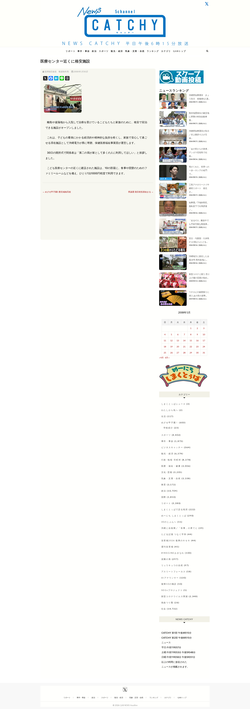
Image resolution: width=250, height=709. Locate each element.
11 (165, 340)
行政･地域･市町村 (171, 460)
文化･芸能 (166, 472)
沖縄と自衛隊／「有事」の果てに (179, 528)
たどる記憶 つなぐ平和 (173, 534)
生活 (163, 416)
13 (178, 340)
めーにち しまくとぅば (173, 515)
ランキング (153, 51)
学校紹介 (168, 427)
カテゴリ (166, 51)
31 (204, 352)
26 (171, 352)
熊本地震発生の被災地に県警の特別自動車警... (199, 116)
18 (165, 346)
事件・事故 (84, 51)
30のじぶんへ (169, 522)
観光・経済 (117, 51)
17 (204, 340)
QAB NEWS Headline (55, 49)
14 (184, 340)
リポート (70, 51)
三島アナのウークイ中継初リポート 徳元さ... (199, 188)
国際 (163, 497)
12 (171, 340)
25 (165, 352)
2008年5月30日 (80, 71)
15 (191, 340)
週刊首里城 (167, 546)
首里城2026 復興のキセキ (175, 540)
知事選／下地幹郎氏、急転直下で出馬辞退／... (199, 206)
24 (204, 346)
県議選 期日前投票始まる (140, 192)
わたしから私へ (169, 410)
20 (178, 346)
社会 (163, 609)
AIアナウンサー (170, 577)
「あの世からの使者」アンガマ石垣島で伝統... (199, 152)
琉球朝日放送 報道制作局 (56, 71)
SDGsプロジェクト (172, 590)
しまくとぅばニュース (173, 404)
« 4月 (161, 357)
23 (197, 346)
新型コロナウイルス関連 (174, 596)
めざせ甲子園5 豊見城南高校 (57, 192)
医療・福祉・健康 (171, 466)
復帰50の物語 (169, 584)
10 (204, 334)
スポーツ (104, 51)
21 (184, 346)
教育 (163, 484)
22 (191, 346)
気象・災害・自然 (135, 51)
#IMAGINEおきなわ (172, 553)
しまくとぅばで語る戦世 (174, 509)
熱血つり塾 (167, 602)
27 (178, 352)
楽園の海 (166, 559)
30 (197, 352)
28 (184, 352)
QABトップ (179, 51)
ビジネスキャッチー (172, 447)
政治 (94, 51)
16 (197, 340)
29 (191, 352)
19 (171, 346)
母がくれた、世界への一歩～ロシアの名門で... (199, 170)
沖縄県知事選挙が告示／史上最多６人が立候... (199, 134)
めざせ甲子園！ (169, 422)
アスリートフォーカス (173, 571)
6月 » (167, 357)
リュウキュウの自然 (172, 565)
